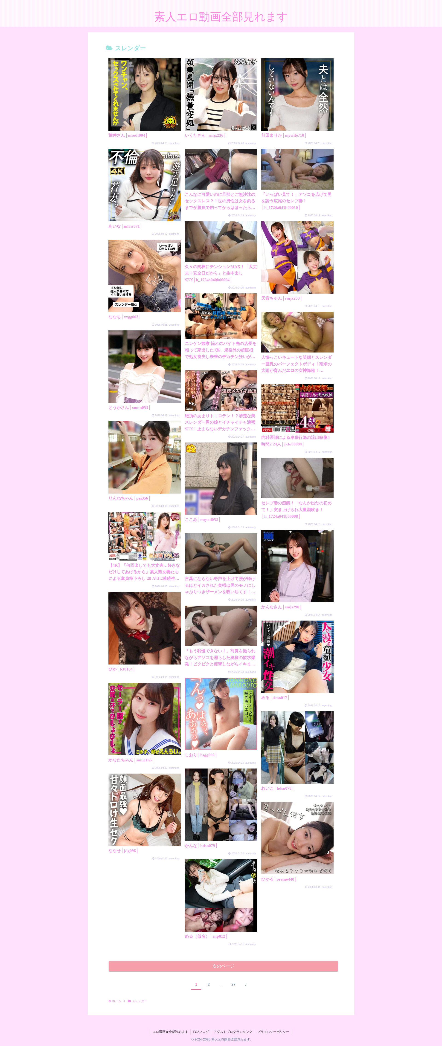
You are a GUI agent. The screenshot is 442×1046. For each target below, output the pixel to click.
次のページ (223, 966)
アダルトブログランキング (233, 1032)
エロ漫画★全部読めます (170, 1032)
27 (233, 984)
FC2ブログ (201, 1032)
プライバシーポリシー (273, 1032)
